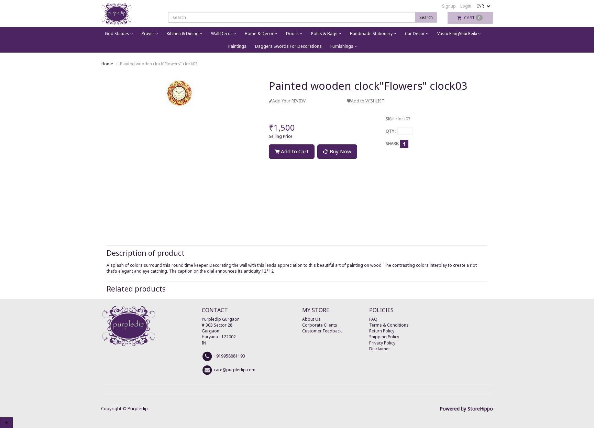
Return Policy (381, 331)
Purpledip (138, 408)
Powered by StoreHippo (466, 408)
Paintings (237, 46)
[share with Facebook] (404, 144)
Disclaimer (379, 349)
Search (426, 17)
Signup (449, 6)
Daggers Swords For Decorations (288, 46)
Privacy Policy (382, 343)
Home (107, 64)
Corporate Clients (319, 325)
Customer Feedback (322, 331)
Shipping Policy (384, 337)
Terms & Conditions (389, 325)
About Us (311, 319)
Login (465, 6)
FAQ (373, 319)
